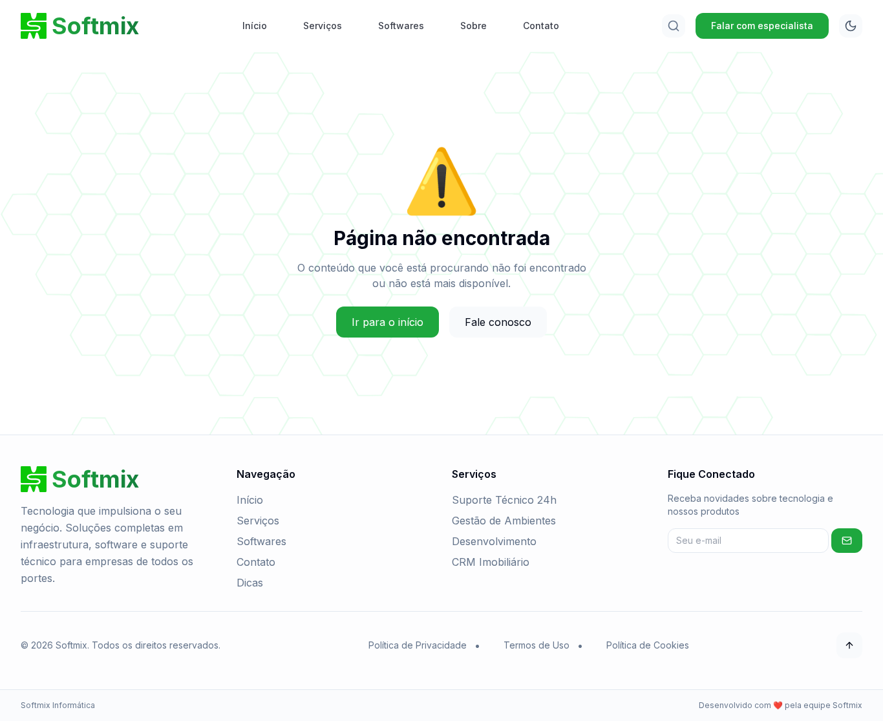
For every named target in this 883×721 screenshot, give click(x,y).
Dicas (250, 582)
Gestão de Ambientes (504, 520)
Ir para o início (387, 322)
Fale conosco (498, 322)
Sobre (473, 25)
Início (254, 25)
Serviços (322, 25)
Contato (541, 25)
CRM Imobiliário (490, 561)
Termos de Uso (536, 645)
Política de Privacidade (417, 645)
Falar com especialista (762, 25)
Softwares (401, 25)
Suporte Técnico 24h (504, 499)
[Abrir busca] (673, 26)
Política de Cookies (647, 645)
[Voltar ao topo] (849, 645)
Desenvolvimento (494, 541)
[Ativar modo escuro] (850, 26)
